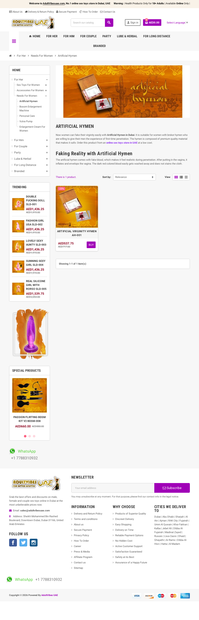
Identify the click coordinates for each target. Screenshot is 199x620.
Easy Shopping (123, 524)
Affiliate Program (83, 557)
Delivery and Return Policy (88, 513)
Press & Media (82, 551)
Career (77, 546)
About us (79, 524)
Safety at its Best (124, 557)
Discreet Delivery (124, 519)
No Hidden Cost (123, 540)
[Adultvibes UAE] (34, 22)
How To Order (90, 11)
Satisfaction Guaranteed (128, 551)
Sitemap (78, 567)
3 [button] (34, 436)
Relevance (121, 177)
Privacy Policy (81, 535)
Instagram (34, 542)
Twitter (23, 542)
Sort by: (106, 177)
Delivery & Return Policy (40, 11)
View (167, 177)
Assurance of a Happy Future (131, 562)
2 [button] (29, 436)
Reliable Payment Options (129, 535)
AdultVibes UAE (49, 595)
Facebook (13, 542)
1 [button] (25, 436)
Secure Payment (68, 11)
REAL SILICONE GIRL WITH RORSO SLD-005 (36, 285)
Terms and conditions (86, 519)
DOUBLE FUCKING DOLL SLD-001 (35, 200)
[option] (29, 405)
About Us (17, 11)
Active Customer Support (128, 546)
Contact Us (109, 11)
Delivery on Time (124, 529)
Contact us (80, 562)
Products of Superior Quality (130, 513)
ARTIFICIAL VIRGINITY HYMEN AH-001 (77, 233)
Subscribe (174, 488)
